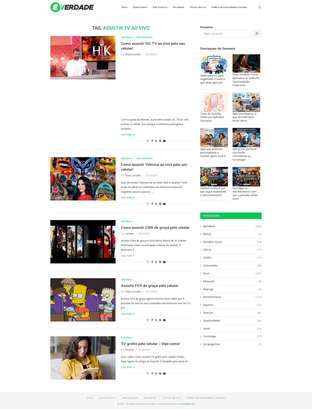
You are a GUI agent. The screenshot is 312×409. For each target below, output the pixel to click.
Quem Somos (140, 7)
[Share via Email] (164, 141)
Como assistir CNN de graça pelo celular (155, 227)
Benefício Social (232, 242)
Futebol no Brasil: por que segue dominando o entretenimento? (213, 191)
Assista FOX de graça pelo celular (149, 285)
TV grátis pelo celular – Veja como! (150, 343)
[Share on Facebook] (152, 141)
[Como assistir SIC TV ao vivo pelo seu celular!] (83, 57)
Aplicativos (232, 226)
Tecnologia (232, 336)
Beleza (232, 234)
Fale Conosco (160, 7)
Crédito (232, 257)
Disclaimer (178, 7)
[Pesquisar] (257, 33)
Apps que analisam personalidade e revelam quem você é (213, 152)
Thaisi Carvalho (133, 54)
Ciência (232, 249)
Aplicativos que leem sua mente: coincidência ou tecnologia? (245, 154)
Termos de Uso (198, 7)
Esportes (232, 305)
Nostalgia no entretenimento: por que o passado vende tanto (245, 193)
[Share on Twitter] (156, 141)
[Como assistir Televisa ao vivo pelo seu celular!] (83, 178)
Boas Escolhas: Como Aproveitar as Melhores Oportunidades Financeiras (246, 80)
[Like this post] (147, 141)
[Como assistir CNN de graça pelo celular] (83, 241)
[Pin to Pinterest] (160, 141)
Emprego (232, 289)
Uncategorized (232, 344)
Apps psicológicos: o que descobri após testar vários (244, 117)
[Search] (260, 7)
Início (124, 7)
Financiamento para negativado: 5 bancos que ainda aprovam (212, 79)
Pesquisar (206, 27)
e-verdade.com (187, 403)
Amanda (129, 349)
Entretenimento (232, 297)
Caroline (129, 233)
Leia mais (126, 134)
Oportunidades (232, 320)
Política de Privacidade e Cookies (229, 7)
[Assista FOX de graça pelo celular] (83, 299)
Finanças (232, 312)
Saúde (232, 328)
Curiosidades (232, 265)
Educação (232, 281)
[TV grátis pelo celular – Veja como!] (83, 358)
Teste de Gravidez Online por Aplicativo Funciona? (212, 117)
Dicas (232, 273)
